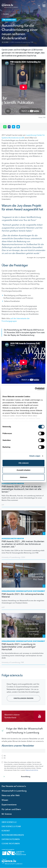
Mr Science (7, 814)
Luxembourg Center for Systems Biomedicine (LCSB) (23, 136)
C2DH (23, 557)
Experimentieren (9, 804)
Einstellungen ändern (23, 698)
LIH (3, 505)
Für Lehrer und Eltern (11, 809)
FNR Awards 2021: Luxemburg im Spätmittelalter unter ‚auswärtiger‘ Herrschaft (19, 647)
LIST (3, 607)
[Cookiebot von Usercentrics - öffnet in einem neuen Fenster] (34, 388)
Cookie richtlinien (11, 843)
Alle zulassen (23, 463)
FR (39, 6)
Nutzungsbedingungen (13, 835)
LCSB (12, 42)
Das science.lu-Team (11, 826)
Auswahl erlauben (23, 470)
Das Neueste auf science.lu (14, 786)
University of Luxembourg (22, 42)
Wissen (5, 800)
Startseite (6, 14)
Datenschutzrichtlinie (32, 770)
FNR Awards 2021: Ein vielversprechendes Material (23, 595)
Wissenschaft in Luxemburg (14, 791)
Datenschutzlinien (11, 839)
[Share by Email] (18, 126)
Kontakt (6, 831)
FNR (31, 42)
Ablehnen (23, 477)
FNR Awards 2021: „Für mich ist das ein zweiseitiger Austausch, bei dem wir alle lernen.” (21, 489)
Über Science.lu (9, 822)
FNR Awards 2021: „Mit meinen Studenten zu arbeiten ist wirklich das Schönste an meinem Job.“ (23, 544)
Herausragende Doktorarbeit (23, 591)
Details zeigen (34, 456)
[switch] (41, 433)
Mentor (13, 484)
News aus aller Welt (11, 795)
